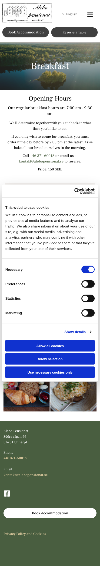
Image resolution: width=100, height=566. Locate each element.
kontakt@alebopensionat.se (41, 161)
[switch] (88, 284)
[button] (89, 15)
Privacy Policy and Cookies (24, 534)
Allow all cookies (50, 346)
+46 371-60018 (42, 155)
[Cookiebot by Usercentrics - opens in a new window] (74, 191)
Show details (75, 332)
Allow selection (50, 359)
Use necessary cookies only (50, 372)
